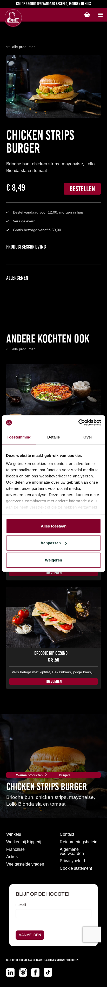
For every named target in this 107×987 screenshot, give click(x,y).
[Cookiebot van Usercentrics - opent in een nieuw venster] (78, 422)
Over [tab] (87, 437)
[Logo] (28, 18)
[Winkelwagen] (87, 14)
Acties (12, 856)
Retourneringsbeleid (78, 842)
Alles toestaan (53, 526)
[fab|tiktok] (48, 973)
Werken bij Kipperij (23, 842)
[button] (100, 14)
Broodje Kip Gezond (51, 653)
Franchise (15, 849)
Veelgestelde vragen (25, 864)
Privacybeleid (72, 861)
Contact (67, 834)
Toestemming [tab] (19, 437)
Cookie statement (76, 868)
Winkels (13, 834)
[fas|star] (10, 972)
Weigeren (53, 560)
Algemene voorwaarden (72, 851)
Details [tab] (53, 437)
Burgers (65, 775)
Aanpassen (51, 543)
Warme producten (29, 775)
